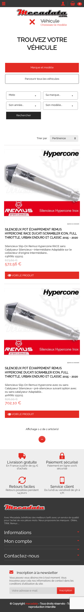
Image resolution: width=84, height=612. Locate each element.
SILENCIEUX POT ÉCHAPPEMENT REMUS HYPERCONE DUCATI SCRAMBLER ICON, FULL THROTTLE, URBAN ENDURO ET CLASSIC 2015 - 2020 (41, 372)
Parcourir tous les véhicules (42, 78)
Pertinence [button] (59, 138)
